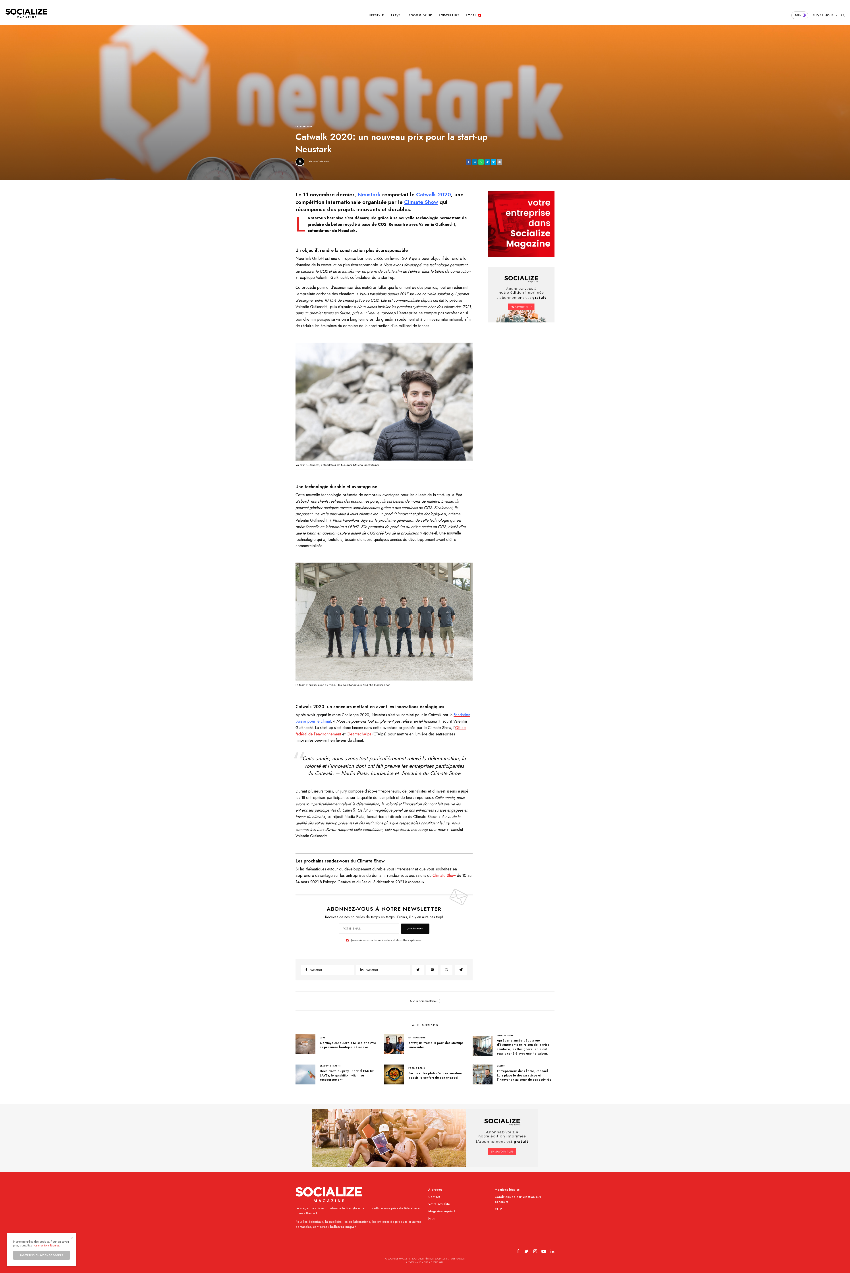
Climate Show (421, 202)
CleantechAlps (359, 734)
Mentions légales (507, 1189)
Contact (434, 1197)
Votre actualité (439, 1204)
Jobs (431, 1218)
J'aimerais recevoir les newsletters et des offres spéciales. (386, 940)
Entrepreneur (304, 126)
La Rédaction (321, 161)
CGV (498, 1209)
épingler (386, 403)
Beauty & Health (330, 1065)
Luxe (322, 1037)
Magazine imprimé (441, 1211)
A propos (435, 1189)
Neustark (369, 194)
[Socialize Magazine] (26, 13)
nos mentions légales (46, 1245)
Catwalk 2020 (433, 194)
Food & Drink (505, 1035)
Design (501, 1065)
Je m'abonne (415, 928)
